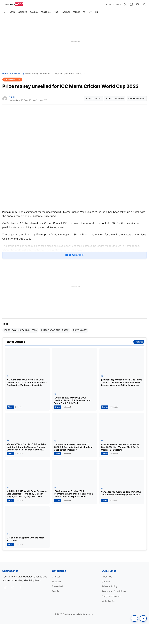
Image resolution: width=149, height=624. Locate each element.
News (12, 12)
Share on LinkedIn (136, 98)
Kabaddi (65, 12)
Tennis (76, 12)
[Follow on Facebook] (20, 587)
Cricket (22, 12)
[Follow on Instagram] (13, 587)
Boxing (34, 12)
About (108, 4)
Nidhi (12, 96)
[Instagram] (131, 4)
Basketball (57, 586)
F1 (84, 12)
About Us (107, 576)
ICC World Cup (17, 73)
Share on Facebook (115, 98)
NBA (56, 12)
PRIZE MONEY (80, 330)
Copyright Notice (111, 596)
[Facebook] (137, 4)
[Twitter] (125, 4)
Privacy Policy (109, 586)
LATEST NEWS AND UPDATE (55, 330)
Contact (117, 4)
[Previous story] (134, 618)
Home (5, 73)
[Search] (144, 4)
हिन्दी (96, 12)
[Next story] (143, 618)
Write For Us (108, 601)
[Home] (4, 12)
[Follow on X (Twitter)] (5, 587)
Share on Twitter (93, 98)
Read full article (74, 254)
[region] (74, 41)
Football (46, 12)
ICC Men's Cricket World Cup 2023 (20, 330)
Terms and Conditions (114, 591)
